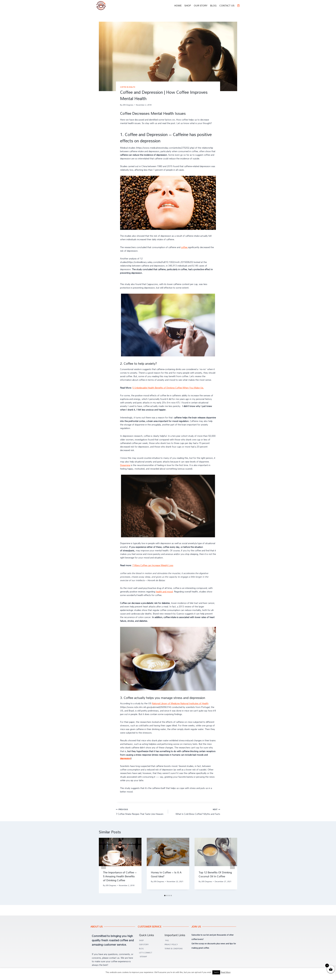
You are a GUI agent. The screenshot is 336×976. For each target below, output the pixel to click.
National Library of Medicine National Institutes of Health (180, 703)
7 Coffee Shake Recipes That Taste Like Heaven (139, 812)
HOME (178, 5)
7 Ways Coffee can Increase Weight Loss (152, 565)
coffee (184, 247)
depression (125, 758)
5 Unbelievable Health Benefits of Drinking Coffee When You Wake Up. (168, 388)
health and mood (164, 591)
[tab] (165, 895)
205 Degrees (128, 105)
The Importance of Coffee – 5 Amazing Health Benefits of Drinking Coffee (120, 876)
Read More (225, 972)
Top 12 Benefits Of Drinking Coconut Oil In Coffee (215, 874)
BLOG (213, 5)
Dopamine (125, 465)
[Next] (232, 865)
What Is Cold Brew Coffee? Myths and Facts (198, 812)
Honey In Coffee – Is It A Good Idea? (166, 874)
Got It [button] (216, 972)
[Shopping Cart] (238, 5)
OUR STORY (200, 5)
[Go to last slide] (103, 865)
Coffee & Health (127, 86)
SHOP (187, 5)
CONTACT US (226, 5)
